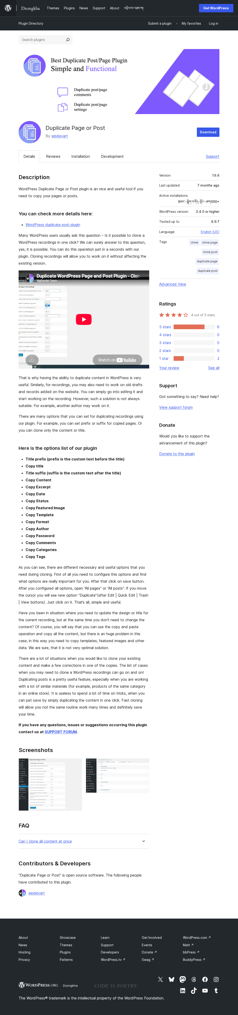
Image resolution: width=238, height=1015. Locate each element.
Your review (169, 367)
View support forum (176, 407)
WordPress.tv (113, 960)
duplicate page (207, 261)
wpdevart (59, 136)
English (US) (210, 232)
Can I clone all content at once (45, 841)
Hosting (24, 952)
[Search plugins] (68, 39)
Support (212, 156)
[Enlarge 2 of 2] (143, 764)
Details (29, 156)
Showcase (68, 937)
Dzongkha (70, 985)
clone (194, 242)
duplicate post (208, 271)
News (23, 945)
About (23, 937)
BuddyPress (194, 960)
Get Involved (152, 937)
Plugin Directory (31, 23)
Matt (188, 945)
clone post (210, 252)
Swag (148, 960)
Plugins (65, 952)
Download (208, 132)
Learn (105, 937)
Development (112, 156)
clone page (210, 242)
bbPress (191, 952)
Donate (149, 952)
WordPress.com (197, 937)
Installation (80, 156)
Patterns (66, 960)
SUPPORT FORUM (61, 731)
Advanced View (172, 284)
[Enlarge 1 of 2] (75, 764)
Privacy (24, 960)
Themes (66, 945)
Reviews (53, 156)
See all (213, 367)
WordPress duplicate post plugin (53, 224)
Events (147, 945)
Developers (110, 952)
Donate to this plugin (177, 453)
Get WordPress (216, 8)
